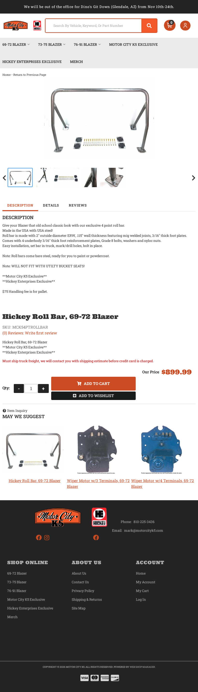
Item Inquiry (17, 410)
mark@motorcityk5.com (143, 530)
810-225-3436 (144, 521)
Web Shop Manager (142, 667)
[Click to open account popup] (185, 25)
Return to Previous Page (29, 75)
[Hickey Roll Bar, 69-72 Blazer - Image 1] (20, 177)
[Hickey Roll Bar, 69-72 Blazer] (99, 118)
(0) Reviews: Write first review (29, 332)
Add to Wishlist (96, 395)
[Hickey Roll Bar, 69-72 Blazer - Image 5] (113, 177)
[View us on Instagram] (46, 538)
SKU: (6, 327)
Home (6, 75)
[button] (101, 25)
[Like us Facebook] (39, 538)
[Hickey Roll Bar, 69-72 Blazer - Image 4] (89, 177)
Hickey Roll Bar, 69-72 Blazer (35, 480)
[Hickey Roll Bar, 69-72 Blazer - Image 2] (43, 177)
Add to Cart (97, 383)
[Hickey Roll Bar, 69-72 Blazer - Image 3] (66, 177)
